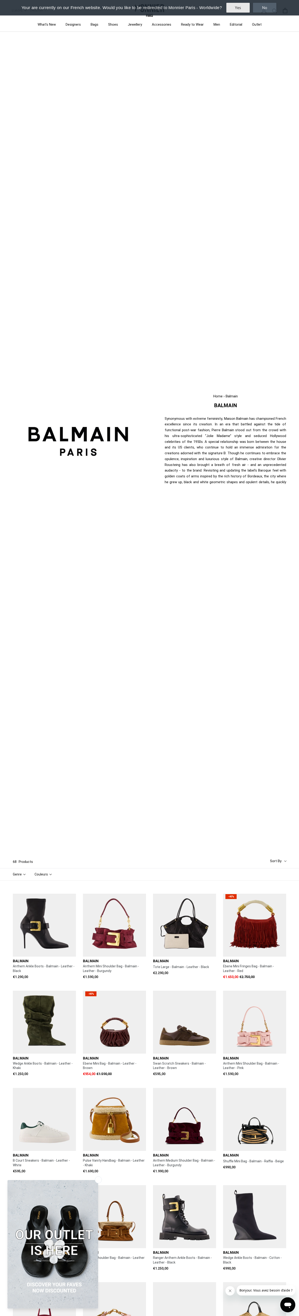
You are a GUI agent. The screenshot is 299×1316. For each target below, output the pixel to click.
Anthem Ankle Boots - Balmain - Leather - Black (44, 968)
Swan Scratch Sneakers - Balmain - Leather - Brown (179, 1066)
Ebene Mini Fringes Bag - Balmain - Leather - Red (248, 968)
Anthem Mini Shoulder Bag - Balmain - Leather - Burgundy (111, 968)
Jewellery (135, 24)
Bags (94, 24)
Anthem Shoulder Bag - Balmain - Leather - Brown (114, 1260)
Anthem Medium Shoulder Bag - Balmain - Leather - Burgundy (184, 1163)
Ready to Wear (192, 24)
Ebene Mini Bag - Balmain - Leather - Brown (109, 1066)
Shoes (113, 24)
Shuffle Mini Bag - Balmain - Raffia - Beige (253, 1161)
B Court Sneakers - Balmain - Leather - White (41, 1163)
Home (218, 396)
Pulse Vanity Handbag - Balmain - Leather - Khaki (114, 1163)
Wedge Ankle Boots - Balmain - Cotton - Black (252, 1260)
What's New (47, 24)
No (264, 7)
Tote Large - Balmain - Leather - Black (181, 967)
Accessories (161, 24)
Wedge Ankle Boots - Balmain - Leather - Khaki (43, 1066)
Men (217, 24)
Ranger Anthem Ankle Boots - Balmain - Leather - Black (182, 1260)
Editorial (236, 24)
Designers (73, 24)
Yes (238, 7)
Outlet (257, 24)
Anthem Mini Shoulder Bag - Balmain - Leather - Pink (251, 1066)
